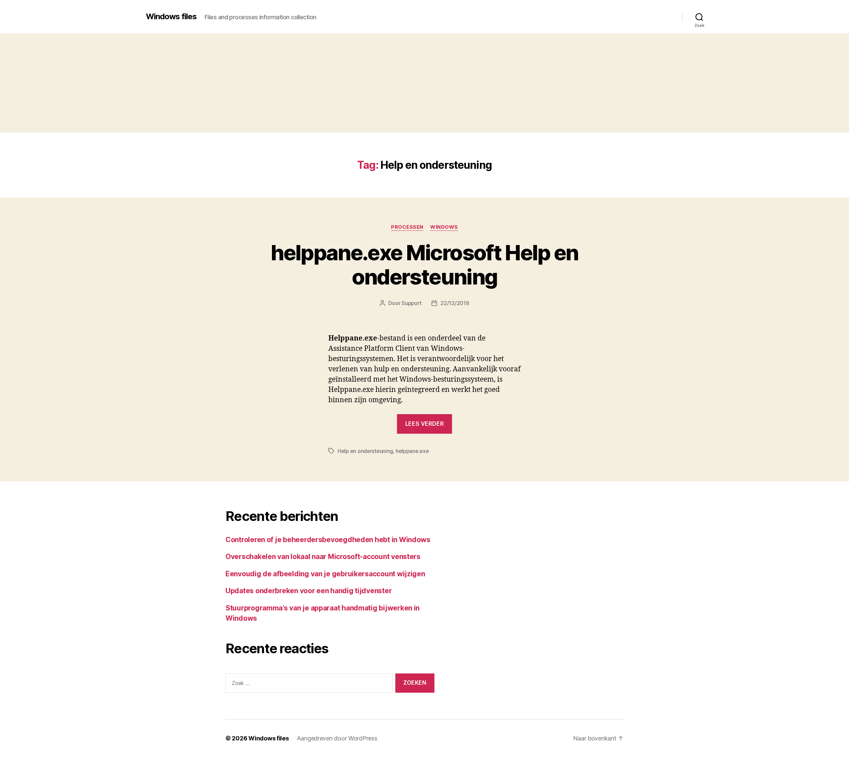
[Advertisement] (424, 82)
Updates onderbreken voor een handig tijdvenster (309, 591)
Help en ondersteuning (365, 451)
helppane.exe (412, 451)
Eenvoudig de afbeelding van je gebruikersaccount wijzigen (325, 574)
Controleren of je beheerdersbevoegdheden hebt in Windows (328, 540)
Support (412, 303)
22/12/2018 (454, 303)
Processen (407, 227)
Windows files (171, 17)
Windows (444, 227)
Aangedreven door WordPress (337, 738)
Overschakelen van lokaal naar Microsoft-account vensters (323, 556)
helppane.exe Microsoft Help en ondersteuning (424, 264)
